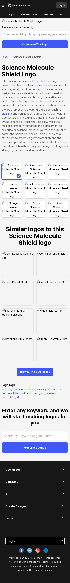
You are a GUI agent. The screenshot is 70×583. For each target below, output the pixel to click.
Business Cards (29, 14)
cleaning (7, 113)
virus (39, 389)
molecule (30, 389)
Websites (48, 14)
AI (61, 14)
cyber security (52, 389)
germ (42, 393)
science (7, 389)
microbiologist (10, 397)
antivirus (7, 393)
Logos (11, 14)
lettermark (20, 393)
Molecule (37, 81)
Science (26, 81)
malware (32, 393)
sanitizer (51, 393)
